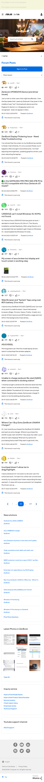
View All (7, 677)
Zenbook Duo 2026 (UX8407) (13, 521)
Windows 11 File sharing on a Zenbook (16, 609)
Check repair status (11, 703)
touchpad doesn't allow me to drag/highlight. (15, 468)
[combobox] (22, 39)
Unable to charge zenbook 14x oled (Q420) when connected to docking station (21, 379)
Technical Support (10, 709)
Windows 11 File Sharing (11, 600)
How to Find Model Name (13, 695)
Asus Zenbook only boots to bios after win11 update (20, 541)
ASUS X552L (7, 344)
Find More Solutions (11, 617)
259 (30, 504)
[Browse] (3, 14)
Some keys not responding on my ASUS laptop (18, 570)
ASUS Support (9, 728)
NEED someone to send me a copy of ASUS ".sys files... (21, 560)
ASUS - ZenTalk (12, 14)
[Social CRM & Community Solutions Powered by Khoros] (37, 778)
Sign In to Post (22, 69)
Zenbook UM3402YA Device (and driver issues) (20, 93)
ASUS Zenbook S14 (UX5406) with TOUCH (18, 590)
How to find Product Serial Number (16, 698)
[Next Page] (36, 504)
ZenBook (30, 113)
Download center (10, 706)
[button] (9, 639)
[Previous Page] (8, 504)
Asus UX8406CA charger (12, 531)
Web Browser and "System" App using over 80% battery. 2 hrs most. (21, 301)
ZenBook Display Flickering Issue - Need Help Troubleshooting (20, 137)
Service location (9, 700)
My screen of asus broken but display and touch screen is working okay (20, 259)
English (7, 762)
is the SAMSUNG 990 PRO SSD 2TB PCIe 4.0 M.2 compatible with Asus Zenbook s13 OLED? (22, 183)
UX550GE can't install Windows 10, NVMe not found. (21, 215)
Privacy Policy (23, 767)
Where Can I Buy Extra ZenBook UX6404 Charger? (21, 423)
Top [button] (6, 777)
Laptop (5, 56)
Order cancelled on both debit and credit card (18, 550)
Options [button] (41, 56)
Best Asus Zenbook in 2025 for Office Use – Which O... (21, 580)
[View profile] (4, 83)
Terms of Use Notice (8, 767)
